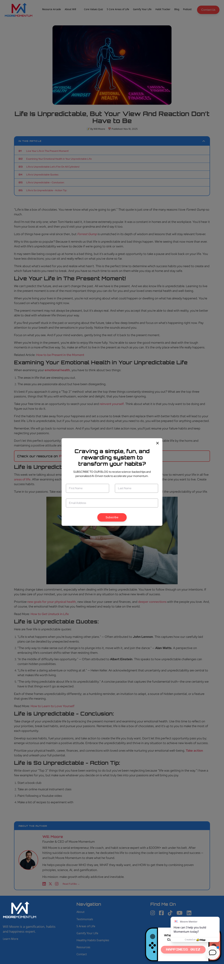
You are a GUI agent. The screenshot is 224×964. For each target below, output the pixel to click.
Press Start (183, 949)
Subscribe (112, 517)
